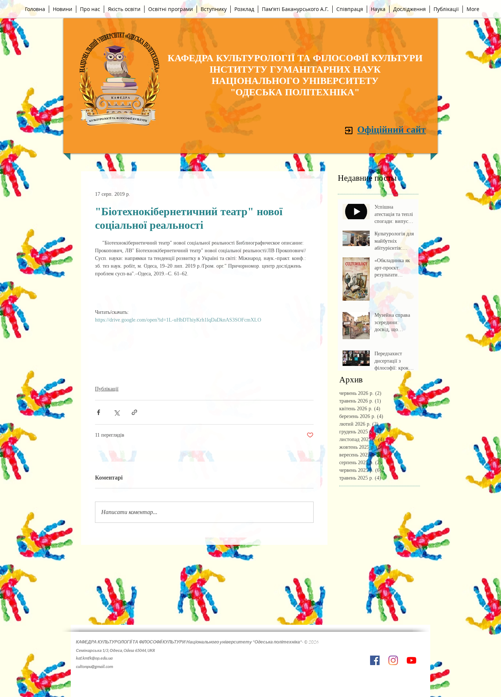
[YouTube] (411, 660)
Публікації (106, 389)
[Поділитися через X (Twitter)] (116, 412)
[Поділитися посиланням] (134, 412)
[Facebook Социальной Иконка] (375, 660)
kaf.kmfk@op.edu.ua (94, 658)
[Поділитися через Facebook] (98, 412)
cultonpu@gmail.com (94, 666)
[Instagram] (393, 660)
